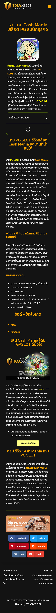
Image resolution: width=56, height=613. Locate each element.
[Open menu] (49, 6)
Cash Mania (41, 160)
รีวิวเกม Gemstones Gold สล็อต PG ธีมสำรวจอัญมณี (42, 577)
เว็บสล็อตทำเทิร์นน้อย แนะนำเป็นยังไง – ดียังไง (14, 577)
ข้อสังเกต (15, 332)
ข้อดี (13, 325)
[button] (46, 118)
